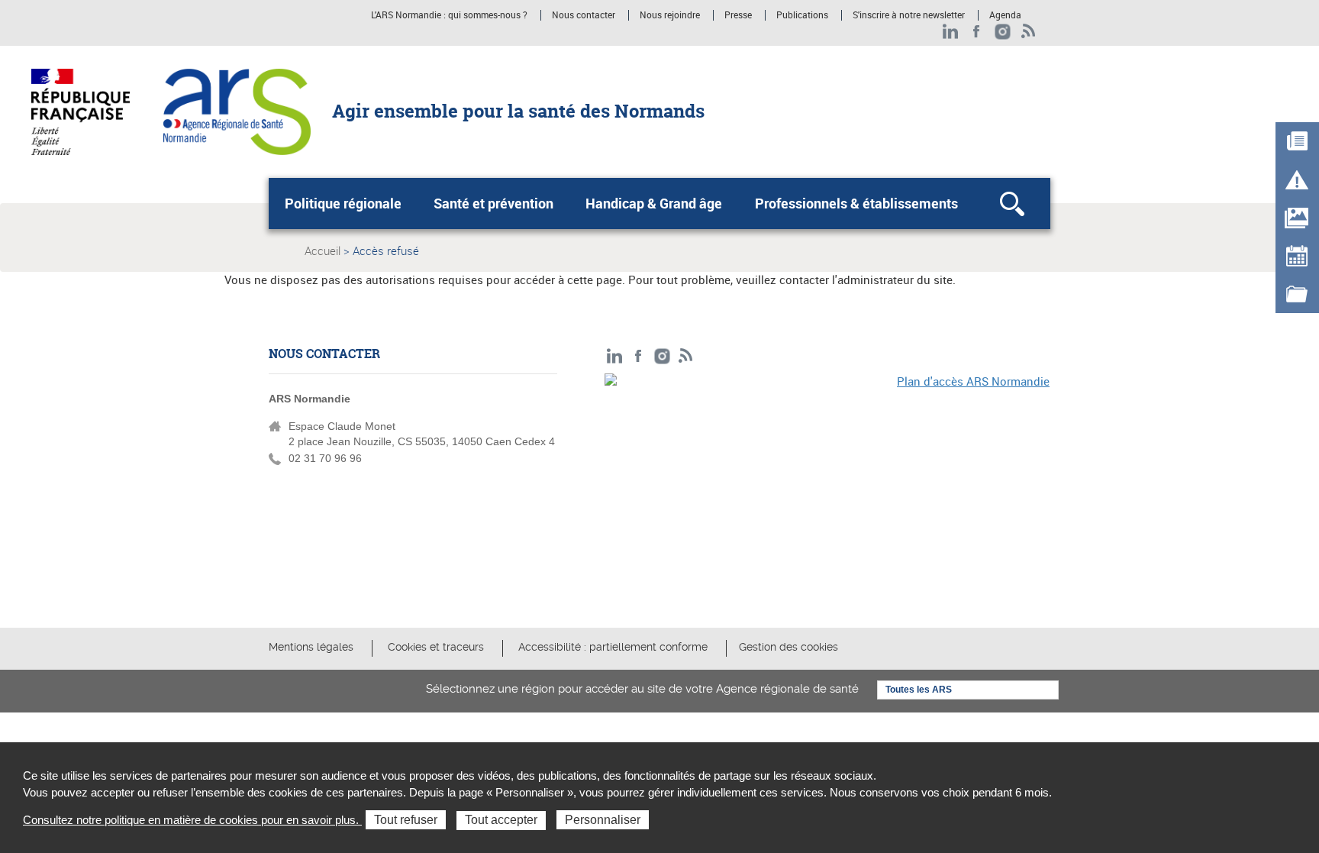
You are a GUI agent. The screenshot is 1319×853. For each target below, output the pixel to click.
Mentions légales (311, 647)
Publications (802, 15)
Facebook (976, 32)
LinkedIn (950, 32)
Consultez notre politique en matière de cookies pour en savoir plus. (192, 819)
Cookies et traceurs (436, 647)
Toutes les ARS (918, 689)
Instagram (1002, 32)
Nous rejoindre (670, 15)
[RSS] (1028, 32)
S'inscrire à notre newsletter (909, 15)
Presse (738, 15)
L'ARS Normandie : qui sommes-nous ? (449, 15)
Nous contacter (583, 15)
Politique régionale (343, 203)
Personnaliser (602, 819)
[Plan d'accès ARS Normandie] (827, 478)
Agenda (1005, 15)
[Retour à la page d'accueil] (237, 110)
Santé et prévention (493, 203)
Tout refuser (405, 819)
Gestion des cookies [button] (788, 647)
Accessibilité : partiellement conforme (613, 647)
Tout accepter (501, 819)
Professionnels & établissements (856, 203)
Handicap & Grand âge (653, 203)
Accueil (322, 250)
